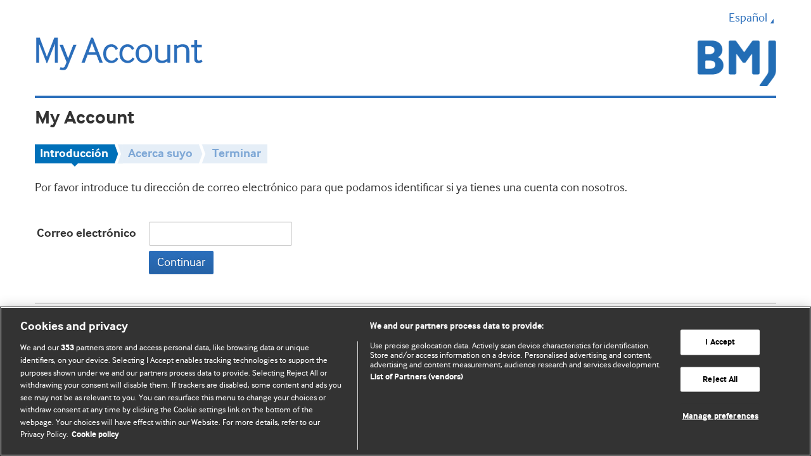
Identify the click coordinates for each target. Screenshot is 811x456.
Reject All (720, 379)
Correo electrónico (86, 233)
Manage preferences (720, 416)
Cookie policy (95, 435)
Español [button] (748, 18)
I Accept (720, 342)
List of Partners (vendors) (416, 377)
